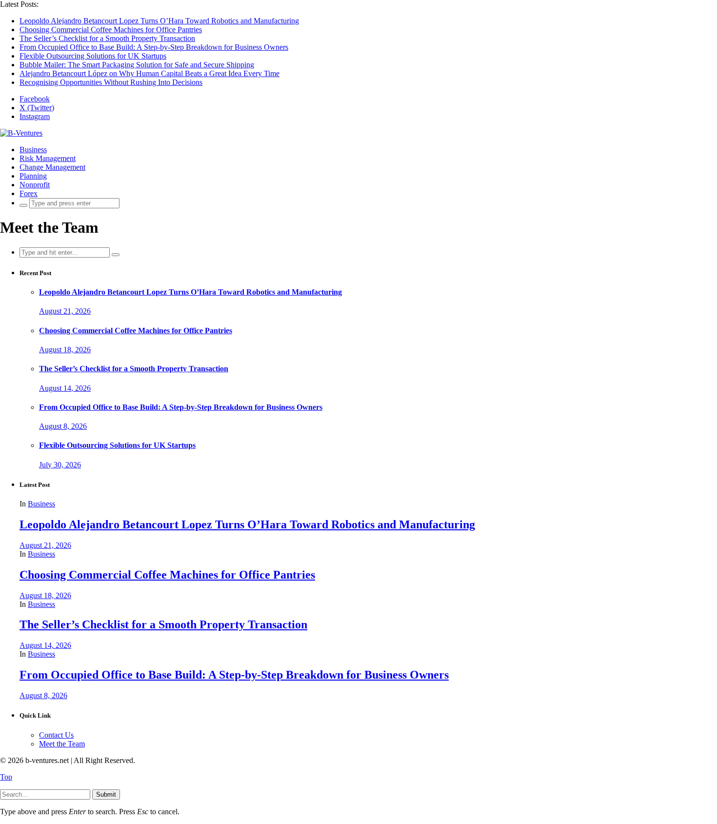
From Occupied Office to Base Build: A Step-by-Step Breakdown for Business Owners (154, 47)
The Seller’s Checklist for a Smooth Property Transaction (107, 38)
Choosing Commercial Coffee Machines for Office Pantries (111, 29)
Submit (106, 794)
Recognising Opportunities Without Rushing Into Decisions (111, 82)
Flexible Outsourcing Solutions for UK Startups (93, 56)
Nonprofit (35, 185)
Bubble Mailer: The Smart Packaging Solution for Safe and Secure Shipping (137, 64)
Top (6, 777)
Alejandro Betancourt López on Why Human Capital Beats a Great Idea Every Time (149, 73)
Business (33, 149)
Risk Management (48, 158)
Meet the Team (62, 744)
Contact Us (56, 735)
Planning (33, 176)
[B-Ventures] (21, 133)
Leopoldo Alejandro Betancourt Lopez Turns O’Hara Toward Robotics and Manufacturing (159, 21)
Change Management (52, 167)
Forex (29, 193)
